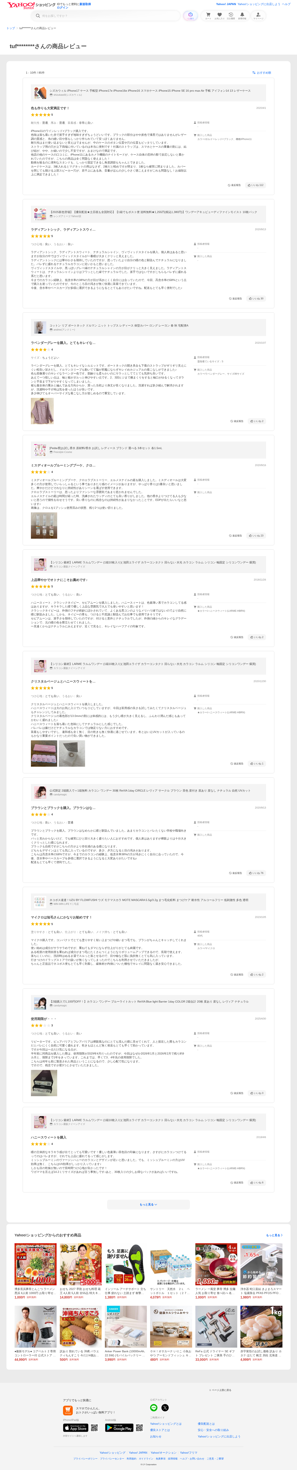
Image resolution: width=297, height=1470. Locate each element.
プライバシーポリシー (85, 1458)
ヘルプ (286, 4)
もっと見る (273, 1235)
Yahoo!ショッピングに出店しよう (259, 4)
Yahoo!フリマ (188, 1452)
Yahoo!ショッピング (112, 1452)
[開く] (42, 411)
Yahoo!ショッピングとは (166, 1423)
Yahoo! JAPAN (226, 4)
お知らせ (155, 1436)
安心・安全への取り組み (213, 1430)
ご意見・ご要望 (215, 1458)
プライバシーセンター (112, 1458)
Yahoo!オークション (164, 1452)
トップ (10, 28)
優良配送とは (206, 1423)
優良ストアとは (160, 1430)
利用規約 (131, 1458)
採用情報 (173, 1458)
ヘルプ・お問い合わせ (192, 1458)
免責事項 (160, 1458)
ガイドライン (146, 1458)
